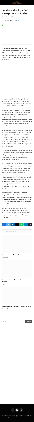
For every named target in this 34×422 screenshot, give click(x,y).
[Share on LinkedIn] (8, 20)
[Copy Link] (16, 20)
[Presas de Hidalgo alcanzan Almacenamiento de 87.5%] (17, 295)
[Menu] (3, 3)
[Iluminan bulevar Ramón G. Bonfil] (17, 244)
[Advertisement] (17, 80)
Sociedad (12, 17)
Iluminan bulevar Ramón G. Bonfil (13, 255)
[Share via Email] (11, 20)
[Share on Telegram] (18, 20)
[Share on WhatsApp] (13, 20)
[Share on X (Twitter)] (5, 20)
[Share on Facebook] (3, 20)
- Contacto (17, 415)
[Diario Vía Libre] (17, 2)
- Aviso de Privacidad (25, 415)
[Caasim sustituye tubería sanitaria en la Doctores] (17, 269)
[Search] (31, 3)
